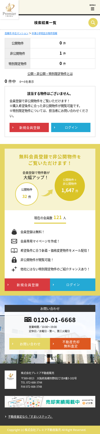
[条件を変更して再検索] (93, 22)
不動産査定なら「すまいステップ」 (30, 416)
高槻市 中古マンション (16, 33)
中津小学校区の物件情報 (44, 33)
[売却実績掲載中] (50, 404)
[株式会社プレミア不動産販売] (9, 9)
